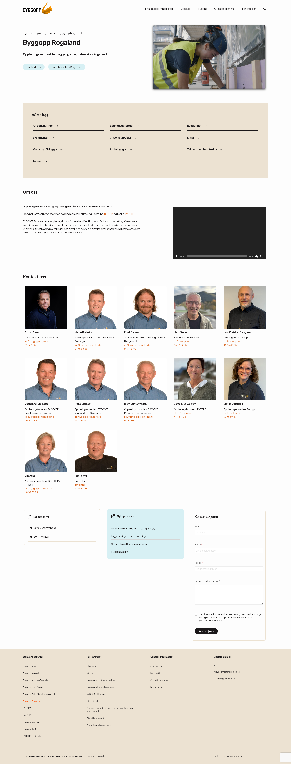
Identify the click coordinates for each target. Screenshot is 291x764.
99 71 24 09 (81, 488)
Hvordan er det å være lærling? (101, 680)
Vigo (216, 665)
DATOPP (108, 213)
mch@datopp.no (232, 412)
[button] (264, 9)
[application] (219, 233)
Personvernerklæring (96, 756)
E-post (198, 544)
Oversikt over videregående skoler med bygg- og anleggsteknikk (110, 709)
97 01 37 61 (80, 420)
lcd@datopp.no (232, 341)
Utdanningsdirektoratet (224, 678)
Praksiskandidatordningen (99, 725)
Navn (198, 526)
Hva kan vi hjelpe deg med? (207, 580)
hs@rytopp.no (181, 341)
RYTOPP (129, 213)
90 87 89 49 (130, 420)
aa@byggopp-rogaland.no (38, 341)
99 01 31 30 (31, 420)
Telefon (199, 562)
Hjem (27, 33)
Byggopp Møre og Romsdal (35, 680)
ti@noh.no (80, 484)
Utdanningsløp (93, 701)
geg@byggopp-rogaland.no (39, 416)
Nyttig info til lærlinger (97, 694)
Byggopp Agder (30, 666)
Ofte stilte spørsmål (96, 718)
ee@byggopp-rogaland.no (138, 345)
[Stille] (256, 256)
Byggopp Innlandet (31, 673)
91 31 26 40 (130, 348)
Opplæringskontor (44, 33)
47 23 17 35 (180, 416)
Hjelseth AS (237, 756)
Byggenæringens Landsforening (128, 536)
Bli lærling (91, 666)
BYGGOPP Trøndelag (32, 735)
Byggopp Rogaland (31, 701)
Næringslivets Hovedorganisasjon (129, 544)
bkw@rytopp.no (182, 412)
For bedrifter (156, 673)
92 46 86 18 (81, 348)
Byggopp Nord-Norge (33, 687)
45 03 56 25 (31, 492)
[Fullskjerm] (261, 256)
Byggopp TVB (29, 728)
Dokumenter (156, 687)
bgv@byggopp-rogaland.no (138, 416)
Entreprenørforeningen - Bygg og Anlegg (133, 528)
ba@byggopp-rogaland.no (38, 488)
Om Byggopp (156, 666)
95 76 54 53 (180, 345)
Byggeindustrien (120, 551)
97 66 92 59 (230, 416)
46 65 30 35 (230, 345)
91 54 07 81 (30, 345)
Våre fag (90, 673)
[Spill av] (177, 256)
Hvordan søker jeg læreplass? (101, 687)
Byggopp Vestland (31, 722)
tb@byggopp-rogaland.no (88, 416)
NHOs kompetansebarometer (227, 671)
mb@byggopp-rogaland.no (89, 345)
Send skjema (206, 631)
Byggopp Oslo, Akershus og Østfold (39, 694)
